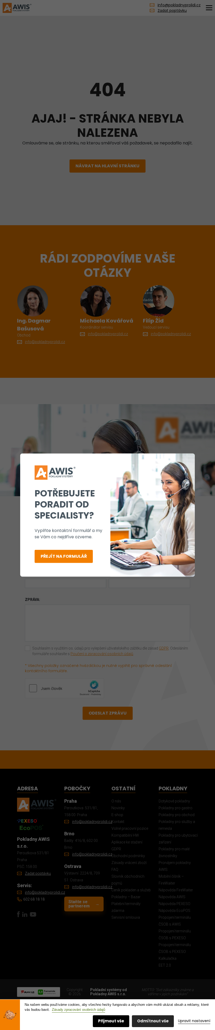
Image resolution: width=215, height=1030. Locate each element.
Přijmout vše (111, 1021)
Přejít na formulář (64, 556)
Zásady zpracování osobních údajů (78, 1010)
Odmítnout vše (153, 1021)
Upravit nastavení (194, 1020)
